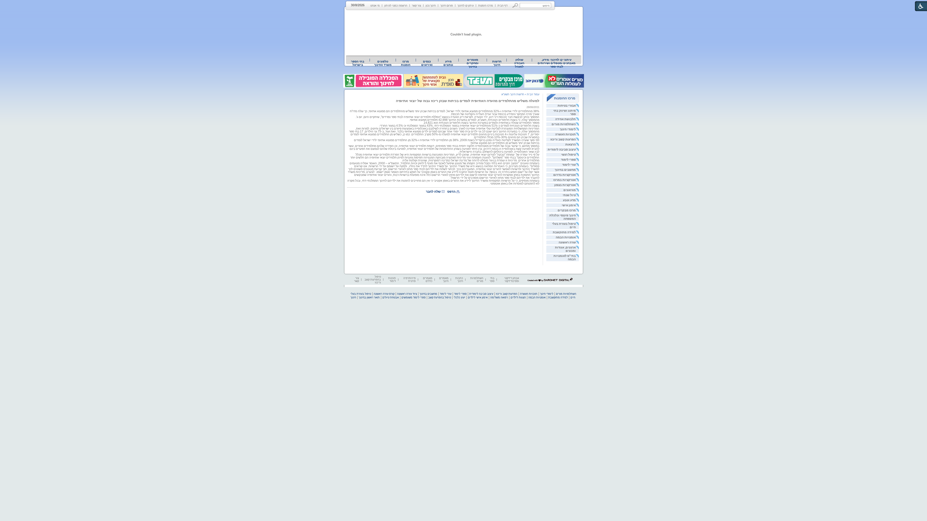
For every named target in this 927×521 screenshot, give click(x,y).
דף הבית (502, 5)
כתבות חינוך (459, 279)
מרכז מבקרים (567, 210)
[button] (515, 5)
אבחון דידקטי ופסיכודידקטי (511, 279)
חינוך (353, 297)
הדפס (451, 191)
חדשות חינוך (496, 63)
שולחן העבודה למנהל (519, 63)
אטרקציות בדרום (564, 175)
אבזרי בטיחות (567, 105)
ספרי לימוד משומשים (413, 297)
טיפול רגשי (568, 154)
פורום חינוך (446, 5)
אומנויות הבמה (566, 237)
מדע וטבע (569, 200)
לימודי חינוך (568, 129)
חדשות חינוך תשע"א (512, 94)
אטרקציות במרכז (564, 180)
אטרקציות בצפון (565, 185)
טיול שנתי (569, 195)
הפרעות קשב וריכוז (563, 139)
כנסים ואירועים (427, 63)
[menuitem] (556, 63)
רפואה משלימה (499, 297)
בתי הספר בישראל (357, 63)
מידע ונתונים (448, 63)
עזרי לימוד (569, 164)
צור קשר (416, 5)
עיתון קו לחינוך (465, 5)
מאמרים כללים (427, 279)
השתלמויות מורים (564, 124)
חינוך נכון (431, 5)
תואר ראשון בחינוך (369, 297)
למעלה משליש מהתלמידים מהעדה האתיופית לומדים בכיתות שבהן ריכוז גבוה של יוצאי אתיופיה (467, 101)
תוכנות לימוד (392, 279)
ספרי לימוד (568, 159)
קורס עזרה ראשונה (384, 293)
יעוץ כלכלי (459, 297)
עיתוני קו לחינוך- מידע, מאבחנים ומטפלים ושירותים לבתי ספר (557, 63)
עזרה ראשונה (567, 242)
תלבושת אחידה (565, 119)
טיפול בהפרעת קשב (439, 297)
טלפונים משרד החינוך (383, 63)
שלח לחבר (433, 191)
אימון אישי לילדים (478, 297)
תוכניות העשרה (565, 134)
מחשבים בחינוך (565, 169)
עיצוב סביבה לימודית (562, 149)
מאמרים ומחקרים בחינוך (472, 63)
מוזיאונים (569, 190)
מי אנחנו (375, 5)
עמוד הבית (533, 94)
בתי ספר (492, 279)
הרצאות (570, 144)
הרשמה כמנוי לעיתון (395, 5)
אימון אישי (569, 205)
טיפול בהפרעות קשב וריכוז (373, 279)
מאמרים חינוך (444, 279)
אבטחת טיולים (390, 297)
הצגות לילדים (518, 297)
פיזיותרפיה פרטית (409, 279)
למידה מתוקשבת (564, 232)
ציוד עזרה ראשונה (407, 293)
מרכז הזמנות (485, 5)
